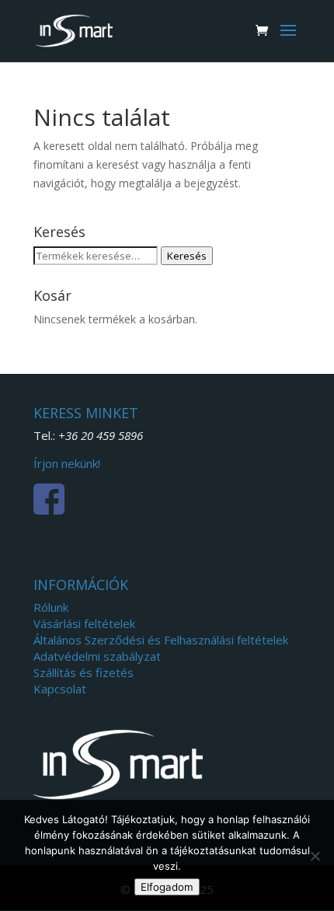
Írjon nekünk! (66, 463)
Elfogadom (167, 887)
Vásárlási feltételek (84, 623)
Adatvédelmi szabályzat (97, 656)
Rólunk (50, 607)
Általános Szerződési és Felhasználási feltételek (160, 639)
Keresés (187, 256)
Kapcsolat (59, 688)
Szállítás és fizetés (83, 672)
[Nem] (314, 856)
